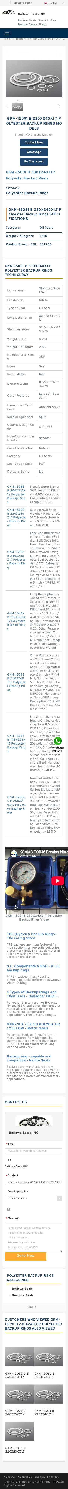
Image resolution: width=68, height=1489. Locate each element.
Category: (13, 228)
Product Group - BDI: (21, 245)
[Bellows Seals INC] (8, 12)
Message (12, 1218)
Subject (12, 1176)
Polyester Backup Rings (39, 38)
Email (10, 1144)
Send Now (26, 1255)
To (9, 1160)
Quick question (18, 1191)
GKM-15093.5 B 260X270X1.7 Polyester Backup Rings (16, 805)
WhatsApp (34, 152)
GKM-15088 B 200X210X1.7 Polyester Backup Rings (16, 494)
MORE (31, 1307)
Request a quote (22, 3)
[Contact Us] (58, 744)
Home (7, 38)
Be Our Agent (34, 162)
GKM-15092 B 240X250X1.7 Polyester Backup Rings (16, 559)
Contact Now (34, 143)
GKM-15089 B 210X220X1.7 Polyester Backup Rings (16, 621)
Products (18, 38)
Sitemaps (53, 1476)
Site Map (39, 1476)
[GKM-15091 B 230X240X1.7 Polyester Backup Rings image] (34, 79)
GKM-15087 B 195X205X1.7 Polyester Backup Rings (16, 743)
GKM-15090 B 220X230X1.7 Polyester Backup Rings (16, 517)
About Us (10, 1476)
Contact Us (25, 1476)
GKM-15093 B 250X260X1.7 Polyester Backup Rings (16, 682)
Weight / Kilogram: (20, 236)
